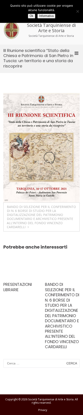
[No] (77, 11)
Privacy (42, 410)
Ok (31, 16)
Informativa (46, 16)
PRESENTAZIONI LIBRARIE (17, 287)
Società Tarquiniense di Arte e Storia (51, 28)
